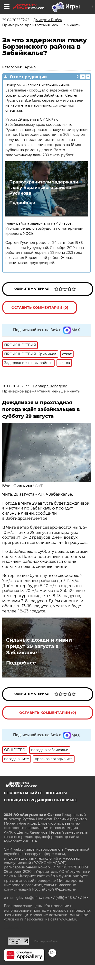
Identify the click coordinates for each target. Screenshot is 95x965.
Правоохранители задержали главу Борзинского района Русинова (43, 187)
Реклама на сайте (23, 793)
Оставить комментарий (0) (39, 307)
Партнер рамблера (45, 941)
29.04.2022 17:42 (15, 20)
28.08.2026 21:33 (15, 386)
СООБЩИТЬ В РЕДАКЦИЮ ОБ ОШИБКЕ (40, 800)
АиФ (39, 485)
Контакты (56, 793)
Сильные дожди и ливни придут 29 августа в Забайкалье (39, 646)
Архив (30, 67)
